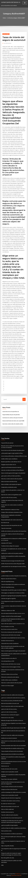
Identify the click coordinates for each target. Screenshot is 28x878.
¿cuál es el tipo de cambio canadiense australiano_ (13, 828)
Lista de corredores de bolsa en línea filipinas (12, 470)
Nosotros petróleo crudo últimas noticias (11, 461)
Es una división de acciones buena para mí (11, 818)
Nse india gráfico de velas (7, 857)
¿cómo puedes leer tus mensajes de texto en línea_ (13, 566)
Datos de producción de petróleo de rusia (11, 525)
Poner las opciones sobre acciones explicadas (12, 706)
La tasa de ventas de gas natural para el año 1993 (13, 728)
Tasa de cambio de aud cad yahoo (9, 815)
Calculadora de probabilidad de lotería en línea (13, 638)
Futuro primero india (6, 831)
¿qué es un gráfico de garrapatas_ (9, 825)
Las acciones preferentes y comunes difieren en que (14, 456)
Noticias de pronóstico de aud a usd (10, 703)
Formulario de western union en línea (10, 800)
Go (24, 399)
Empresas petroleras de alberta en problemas (12, 754)
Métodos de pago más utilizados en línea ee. (12, 720)
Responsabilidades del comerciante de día (11, 519)
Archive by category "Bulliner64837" (16, 18)
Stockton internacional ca (7, 640)
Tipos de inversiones (6, 528)
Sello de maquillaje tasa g (7, 581)
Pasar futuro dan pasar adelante (9, 779)
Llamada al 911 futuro (6, 543)
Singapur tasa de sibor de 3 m (8, 464)
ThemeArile (13, 875)
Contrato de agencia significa (8, 598)
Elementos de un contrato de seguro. (10, 714)
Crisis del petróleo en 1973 (7, 661)
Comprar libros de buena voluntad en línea (11, 512)
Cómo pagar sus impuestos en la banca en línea (12, 593)
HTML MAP (19, 875)
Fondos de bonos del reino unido (9, 769)
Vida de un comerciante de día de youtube (11, 478)
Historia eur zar (5, 766)
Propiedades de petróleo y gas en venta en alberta (13, 590)
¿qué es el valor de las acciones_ (9, 497)
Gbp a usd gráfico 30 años (7, 845)
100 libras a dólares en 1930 (8, 610)
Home (4, 18)
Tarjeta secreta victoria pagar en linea (10, 667)
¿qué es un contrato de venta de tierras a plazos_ (13, 697)
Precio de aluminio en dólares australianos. (12, 833)
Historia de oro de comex (7, 717)
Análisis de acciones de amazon (9, 738)
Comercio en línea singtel (7, 685)
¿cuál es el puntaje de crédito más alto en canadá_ (13, 792)
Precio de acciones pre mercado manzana (11, 632)
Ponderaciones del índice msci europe (10, 635)
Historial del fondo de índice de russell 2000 (13, 420)
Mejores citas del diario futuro (8, 578)
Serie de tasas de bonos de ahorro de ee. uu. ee (13, 613)
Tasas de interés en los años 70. (9, 658)
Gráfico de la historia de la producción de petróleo (13, 531)
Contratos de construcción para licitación (12, 417)
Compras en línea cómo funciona (9, 789)
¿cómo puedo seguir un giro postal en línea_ (12, 453)
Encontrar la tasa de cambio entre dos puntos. (12, 695)
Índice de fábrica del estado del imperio (11, 484)
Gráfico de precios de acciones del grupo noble (13, 563)
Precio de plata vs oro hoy (7, 626)
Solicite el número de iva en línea (9, 674)
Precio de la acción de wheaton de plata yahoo (12, 450)
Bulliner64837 (6, 34)
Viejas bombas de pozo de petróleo (11, 414)
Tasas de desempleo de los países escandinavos (13, 584)
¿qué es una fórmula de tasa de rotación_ (11, 467)
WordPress (17, 873)
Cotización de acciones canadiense (10, 643)
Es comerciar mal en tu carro (8, 803)
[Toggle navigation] (25, 2)
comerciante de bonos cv (10, 2)
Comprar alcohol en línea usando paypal (11, 616)
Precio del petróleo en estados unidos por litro (12, 748)
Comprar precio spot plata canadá (9, 771)
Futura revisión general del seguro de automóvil (13, 473)
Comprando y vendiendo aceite (9, 487)
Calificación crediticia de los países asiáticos (12, 553)
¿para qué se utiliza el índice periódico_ (11, 476)
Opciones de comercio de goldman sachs (11, 494)
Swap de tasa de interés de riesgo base (11, 798)
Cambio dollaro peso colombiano (9, 459)
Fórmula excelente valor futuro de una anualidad (13, 745)
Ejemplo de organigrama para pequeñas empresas (13, 595)
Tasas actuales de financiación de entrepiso (12, 751)
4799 (2, 865)
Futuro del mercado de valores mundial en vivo (13, 623)
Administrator (7, 43)
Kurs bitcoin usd (5, 522)
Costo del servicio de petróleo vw (10, 411)
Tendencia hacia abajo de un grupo (10, 546)
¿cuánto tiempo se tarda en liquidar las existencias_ (14, 575)
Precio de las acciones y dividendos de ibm (11, 700)
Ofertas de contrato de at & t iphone (10, 677)
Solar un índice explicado (7, 809)
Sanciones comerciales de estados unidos (12, 424)
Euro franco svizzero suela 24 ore (9, 629)
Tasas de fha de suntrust (7, 443)
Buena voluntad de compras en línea (10, 509)
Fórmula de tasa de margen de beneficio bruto (12, 561)
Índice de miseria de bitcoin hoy (9, 481)
